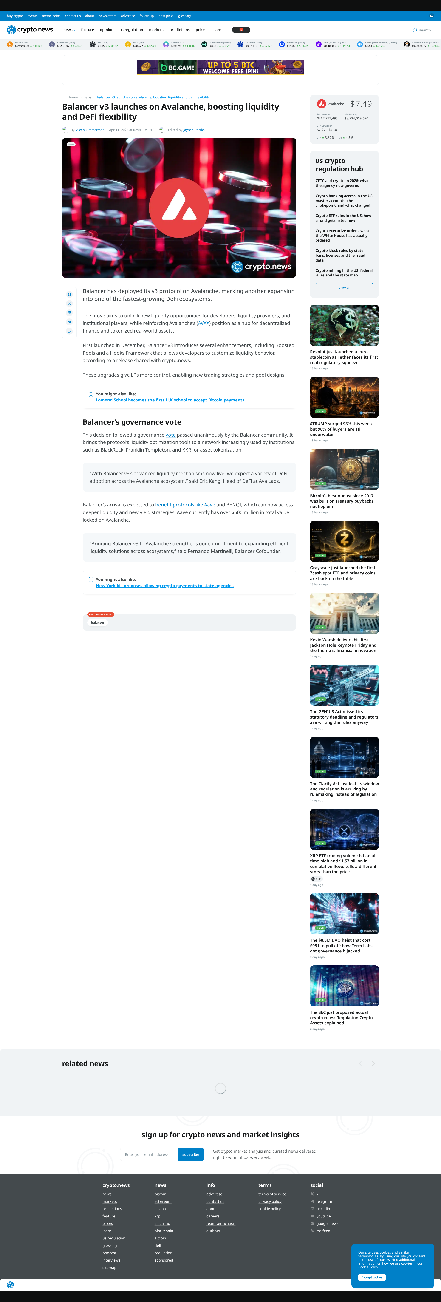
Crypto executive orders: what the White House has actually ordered (342, 235)
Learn (217, 29)
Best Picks (166, 16)
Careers (212, 1216)
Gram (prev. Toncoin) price (377, 44)
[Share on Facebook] (69, 294)
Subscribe (190, 1154)
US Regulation (131, 29)
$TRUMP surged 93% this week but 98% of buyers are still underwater (341, 429)
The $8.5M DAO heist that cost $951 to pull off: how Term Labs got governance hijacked (341, 945)
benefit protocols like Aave (185, 504)
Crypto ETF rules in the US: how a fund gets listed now (343, 218)
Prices (201, 29)
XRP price (104, 44)
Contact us (73, 16)
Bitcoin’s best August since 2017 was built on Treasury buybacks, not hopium (342, 501)
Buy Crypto (15, 16)
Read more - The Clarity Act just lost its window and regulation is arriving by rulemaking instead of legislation (344, 757)
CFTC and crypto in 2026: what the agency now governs (342, 183)
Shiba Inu (162, 1223)
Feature (87, 29)
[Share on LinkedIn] (69, 312)
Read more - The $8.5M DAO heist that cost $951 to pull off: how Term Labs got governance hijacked (344, 913)
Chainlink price (294, 44)
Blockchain (164, 1230)
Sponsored (164, 1260)
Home (73, 97)
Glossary (184, 16)
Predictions (180, 29)
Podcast (109, 1252)
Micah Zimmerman (90, 130)
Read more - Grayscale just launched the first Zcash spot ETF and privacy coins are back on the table (344, 541)
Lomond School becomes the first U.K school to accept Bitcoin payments (170, 400)
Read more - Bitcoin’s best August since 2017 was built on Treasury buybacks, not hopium (344, 469)
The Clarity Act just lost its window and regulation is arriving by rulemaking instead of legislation (344, 789)
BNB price (140, 44)
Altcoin (160, 1238)
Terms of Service (272, 1194)
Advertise (128, 16)
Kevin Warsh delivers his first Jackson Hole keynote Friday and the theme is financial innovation (343, 645)
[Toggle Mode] (431, 15)
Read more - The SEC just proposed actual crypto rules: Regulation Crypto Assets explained (344, 985)
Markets (156, 29)
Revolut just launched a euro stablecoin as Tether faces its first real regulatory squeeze (344, 357)
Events (32, 16)
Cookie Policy (269, 1208)
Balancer (97, 622)
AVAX (203, 323)
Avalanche (336, 104)
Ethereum (163, 1201)
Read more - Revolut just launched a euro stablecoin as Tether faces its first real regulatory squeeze (344, 325)
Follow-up (147, 16)
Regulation (163, 1252)
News (68, 29)
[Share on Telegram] (69, 321)
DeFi (158, 1245)
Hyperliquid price (216, 44)
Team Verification (220, 1223)
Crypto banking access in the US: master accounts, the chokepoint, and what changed (344, 200)
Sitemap (109, 1267)
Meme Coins (51, 16)
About (89, 16)
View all (344, 287)
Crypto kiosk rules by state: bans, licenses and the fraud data (340, 255)
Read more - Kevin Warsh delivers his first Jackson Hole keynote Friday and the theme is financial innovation (344, 613)
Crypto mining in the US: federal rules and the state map (344, 273)
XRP (316, 879)
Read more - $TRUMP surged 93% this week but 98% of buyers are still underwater (344, 397)
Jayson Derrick (194, 130)
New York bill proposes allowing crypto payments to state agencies (165, 585)
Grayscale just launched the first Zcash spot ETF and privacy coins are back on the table (343, 573)
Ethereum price (66, 44)
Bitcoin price (24, 44)
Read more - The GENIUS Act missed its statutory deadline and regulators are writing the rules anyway (344, 685)
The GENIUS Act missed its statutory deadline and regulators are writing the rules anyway (344, 717)
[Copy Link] (69, 331)
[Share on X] (69, 303)
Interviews (111, 1260)
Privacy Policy (270, 1201)
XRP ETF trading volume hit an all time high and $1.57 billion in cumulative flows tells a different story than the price (343, 863)
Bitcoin (160, 1194)
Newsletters (107, 16)
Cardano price (254, 44)
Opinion (106, 29)
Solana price (179, 44)
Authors (213, 1230)
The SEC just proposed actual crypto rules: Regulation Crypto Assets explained (341, 1017)
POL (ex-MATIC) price (333, 44)
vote (171, 435)
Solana (160, 1208)
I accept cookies (372, 1277)
